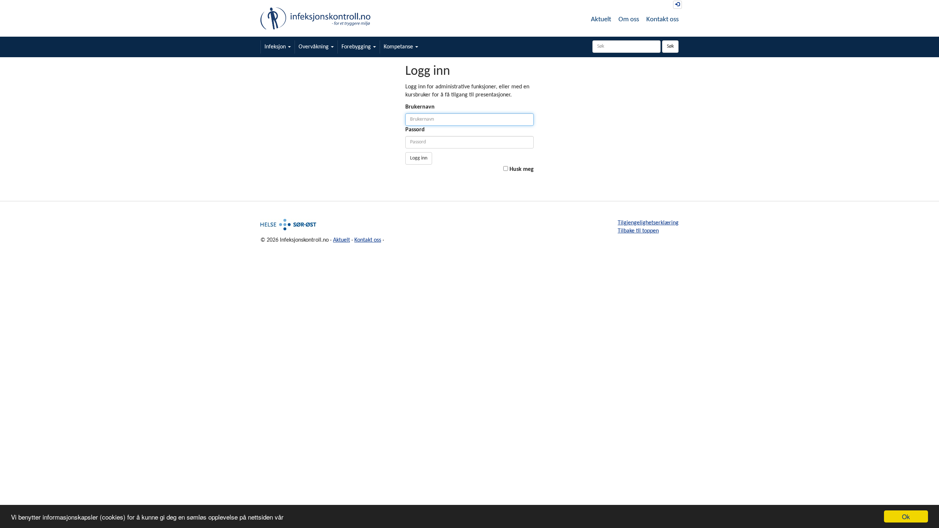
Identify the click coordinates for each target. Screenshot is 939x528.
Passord (415, 130)
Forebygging (356, 47)
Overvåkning (314, 47)
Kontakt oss (662, 19)
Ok (906, 516)
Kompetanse (399, 47)
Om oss (628, 19)
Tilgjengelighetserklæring (648, 223)
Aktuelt (601, 19)
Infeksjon (275, 47)
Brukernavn (420, 107)
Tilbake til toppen (638, 231)
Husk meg (521, 169)
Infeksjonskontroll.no (315, 18)
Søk (670, 46)
